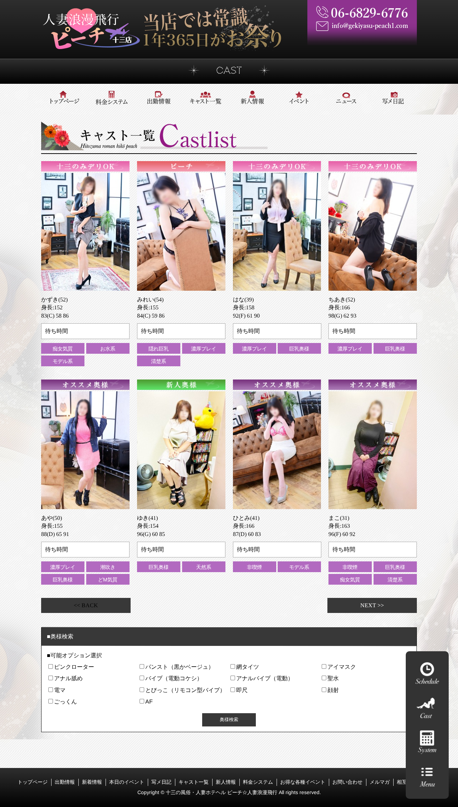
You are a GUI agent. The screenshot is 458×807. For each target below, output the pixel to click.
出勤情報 (64, 782)
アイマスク (341, 667)
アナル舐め (68, 678)
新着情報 (92, 782)
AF (148, 702)
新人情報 (225, 782)
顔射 (332, 690)
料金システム (258, 782)
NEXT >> (372, 605)
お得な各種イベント (302, 782)
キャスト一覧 (193, 782)
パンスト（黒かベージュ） (179, 667)
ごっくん (65, 702)
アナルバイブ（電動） (264, 678)
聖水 (332, 678)
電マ (59, 690)
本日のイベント (126, 782)
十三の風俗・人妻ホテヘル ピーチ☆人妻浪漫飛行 (221, 792)
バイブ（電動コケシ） (173, 678)
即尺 (242, 690)
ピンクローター (74, 667)
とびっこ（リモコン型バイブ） (185, 690)
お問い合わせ (347, 782)
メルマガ (379, 782)
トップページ (32, 782)
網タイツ (247, 667)
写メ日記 (161, 782)
